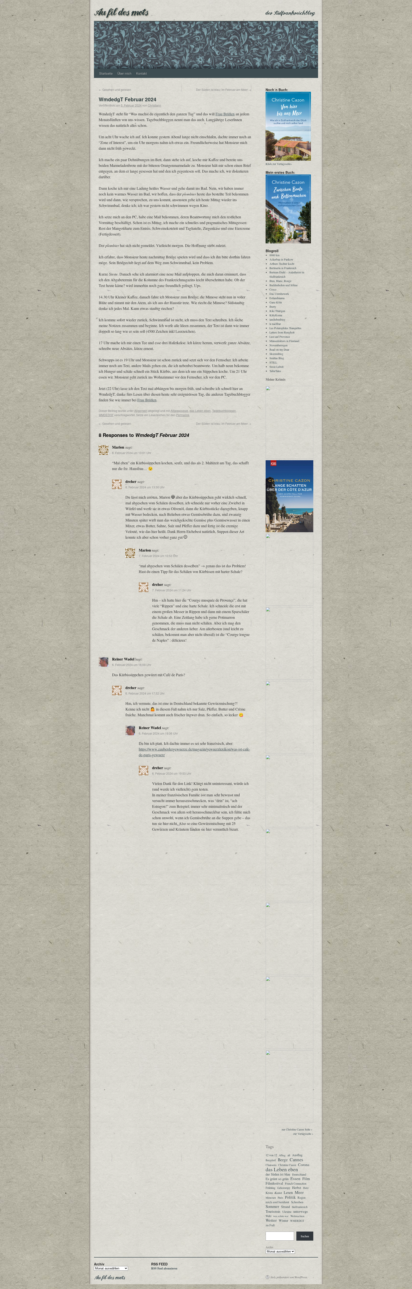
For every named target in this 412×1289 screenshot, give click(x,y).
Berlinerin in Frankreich (282, 268)
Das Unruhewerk (279, 294)
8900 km (274, 255)
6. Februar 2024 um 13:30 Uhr (145, 487)
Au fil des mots (121, 11)
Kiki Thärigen (277, 311)
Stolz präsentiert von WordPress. (289, 1277)
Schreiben (297, 1202)
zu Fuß (270, 1225)
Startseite (106, 73)
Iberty (272, 306)
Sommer (272, 1206)
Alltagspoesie (179, 411)
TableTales (275, 371)
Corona (303, 1164)
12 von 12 (271, 1155)
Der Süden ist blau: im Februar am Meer (223, 89)
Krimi (269, 1193)
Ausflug (297, 1155)
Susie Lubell (276, 366)
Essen (295, 1178)
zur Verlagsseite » (303, 1134)
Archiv (269, 1247)
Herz (306, 1188)
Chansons (271, 1165)
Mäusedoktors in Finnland (284, 341)
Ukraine (286, 1211)
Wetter (271, 1220)
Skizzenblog (276, 354)
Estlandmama (276, 298)
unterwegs (300, 1211)
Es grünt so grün (277, 1179)
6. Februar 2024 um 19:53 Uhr (171, 773)
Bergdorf (271, 1160)
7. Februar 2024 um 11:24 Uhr (171, 590)
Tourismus (273, 1211)
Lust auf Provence (279, 336)
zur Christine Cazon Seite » (297, 1129)
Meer (299, 1192)
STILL (273, 362)
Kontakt (141, 73)
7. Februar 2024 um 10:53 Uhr (158, 556)
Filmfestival (274, 1183)
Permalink (182, 415)
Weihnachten (297, 1216)
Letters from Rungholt (281, 332)
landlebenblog (277, 319)
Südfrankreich (300, 1207)
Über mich (124, 73)
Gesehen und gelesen (115, 89)
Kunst (278, 1193)
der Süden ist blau (278, 1174)
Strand (285, 1207)
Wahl (268, 1216)
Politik (290, 1197)
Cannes (296, 1159)
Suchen (305, 1236)
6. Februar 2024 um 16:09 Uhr (131, 665)
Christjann (154, 105)
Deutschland (299, 1174)
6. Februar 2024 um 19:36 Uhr (158, 733)
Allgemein (140, 411)
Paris (280, 1197)
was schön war (280, 1216)
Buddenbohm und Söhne (283, 285)
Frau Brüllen (225, 113)
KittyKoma (275, 315)
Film (306, 1178)
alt (289, 1155)
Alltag (282, 1155)
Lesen (288, 1192)
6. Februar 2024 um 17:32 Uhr (145, 693)
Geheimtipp (283, 1188)
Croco (272, 289)
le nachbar (275, 324)
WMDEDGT (106, 415)
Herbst (296, 1188)
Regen (301, 1198)
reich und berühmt (277, 1202)
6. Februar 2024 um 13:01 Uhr (131, 453)
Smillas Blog (276, 358)
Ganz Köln (275, 302)
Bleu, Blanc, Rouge (280, 281)
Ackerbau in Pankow (281, 259)
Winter (283, 1220)
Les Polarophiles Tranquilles (285, 328)
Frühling (270, 1188)
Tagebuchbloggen (224, 411)
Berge (283, 1160)
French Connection (295, 1183)
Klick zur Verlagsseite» (279, 164)
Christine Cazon (287, 1165)
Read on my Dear (279, 349)
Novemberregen (278, 345)
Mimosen (271, 1197)
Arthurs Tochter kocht (281, 264)
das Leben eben (200, 411)
